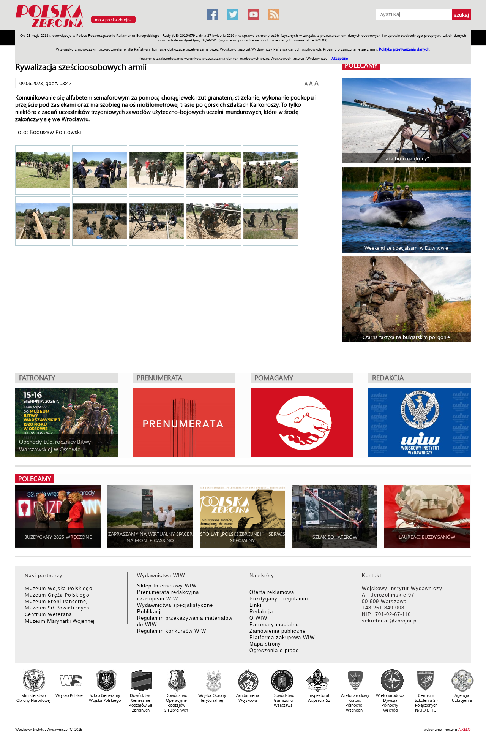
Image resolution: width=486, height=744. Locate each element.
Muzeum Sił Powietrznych (57, 607)
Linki (255, 605)
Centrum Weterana (48, 614)
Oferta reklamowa (271, 592)
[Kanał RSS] (273, 14)
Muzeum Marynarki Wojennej (60, 620)
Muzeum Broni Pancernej (56, 601)
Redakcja (261, 611)
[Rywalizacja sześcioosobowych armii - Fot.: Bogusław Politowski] (43, 170)
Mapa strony (265, 644)
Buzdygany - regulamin (278, 599)
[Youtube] (253, 14)
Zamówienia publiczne (277, 631)
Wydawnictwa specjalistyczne (175, 605)
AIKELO (464, 729)
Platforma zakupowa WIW (282, 637)
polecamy (361, 65)
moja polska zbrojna (113, 19)
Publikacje (150, 611)
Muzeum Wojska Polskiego (59, 588)
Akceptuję (339, 58)
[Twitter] (232, 14)
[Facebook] (212, 14)
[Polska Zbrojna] (106, 27)
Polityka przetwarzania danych (404, 49)
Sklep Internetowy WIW (167, 586)
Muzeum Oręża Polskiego (57, 594)
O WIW (258, 618)
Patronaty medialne (274, 624)
